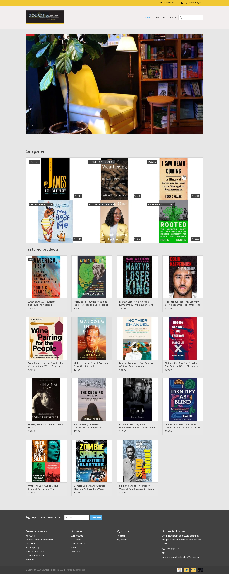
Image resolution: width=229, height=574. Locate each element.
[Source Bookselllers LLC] (60, 17)
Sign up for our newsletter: (44, 517)
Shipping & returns (35, 551)
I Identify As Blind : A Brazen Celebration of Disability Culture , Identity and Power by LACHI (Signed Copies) (182, 426)
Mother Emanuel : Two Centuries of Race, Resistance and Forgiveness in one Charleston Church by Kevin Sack (137, 364)
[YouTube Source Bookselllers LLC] (195, 517)
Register (121, 535)
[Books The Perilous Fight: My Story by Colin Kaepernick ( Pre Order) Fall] (182, 276)
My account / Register (193, 2)
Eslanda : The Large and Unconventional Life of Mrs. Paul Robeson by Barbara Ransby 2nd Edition (137, 426)
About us (30, 535)
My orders (122, 539)
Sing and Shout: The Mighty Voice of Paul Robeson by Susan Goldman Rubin (136, 487)
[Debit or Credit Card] (200, 569)
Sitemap (30, 559)
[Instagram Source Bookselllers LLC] (200, 517)
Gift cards (169, 17)
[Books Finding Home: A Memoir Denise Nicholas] (46, 399)
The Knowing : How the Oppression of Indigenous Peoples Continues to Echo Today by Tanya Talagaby (88, 426)
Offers (74, 547)
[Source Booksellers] (114, 84)
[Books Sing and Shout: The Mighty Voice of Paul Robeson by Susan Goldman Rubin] (137, 461)
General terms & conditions (39, 539)
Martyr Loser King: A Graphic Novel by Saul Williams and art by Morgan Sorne (136, 303)
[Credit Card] (179, 569)
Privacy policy (32, 547)
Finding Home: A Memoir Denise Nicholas (45, 426)
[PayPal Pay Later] (186, 569)
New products (78, 543)
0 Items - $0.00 (171, 2)
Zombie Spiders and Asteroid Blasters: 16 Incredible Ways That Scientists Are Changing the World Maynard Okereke (90, 487)
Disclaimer (31, 543)
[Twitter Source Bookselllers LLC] (189, 517)
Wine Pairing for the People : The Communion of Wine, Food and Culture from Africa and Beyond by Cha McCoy (46, 364)
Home (147, 17)
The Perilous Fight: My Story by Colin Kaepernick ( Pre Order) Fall (182, 303)
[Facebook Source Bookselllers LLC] (183, 517)
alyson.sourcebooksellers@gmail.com (181, 556)
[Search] (180, 17)
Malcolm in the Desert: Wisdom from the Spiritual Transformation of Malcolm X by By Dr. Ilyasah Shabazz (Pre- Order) (91, 364)
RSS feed (75, 551)
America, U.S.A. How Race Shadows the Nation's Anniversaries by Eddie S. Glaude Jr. (45, 303)
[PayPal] (193, 569)
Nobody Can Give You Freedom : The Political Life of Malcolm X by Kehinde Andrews (182, 364)
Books (157, 17)
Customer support (35, 555)
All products (77, 535)
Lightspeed (80, 570)
